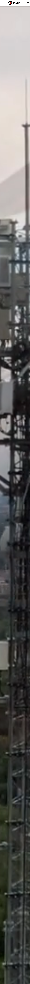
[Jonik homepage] (14, 3)
